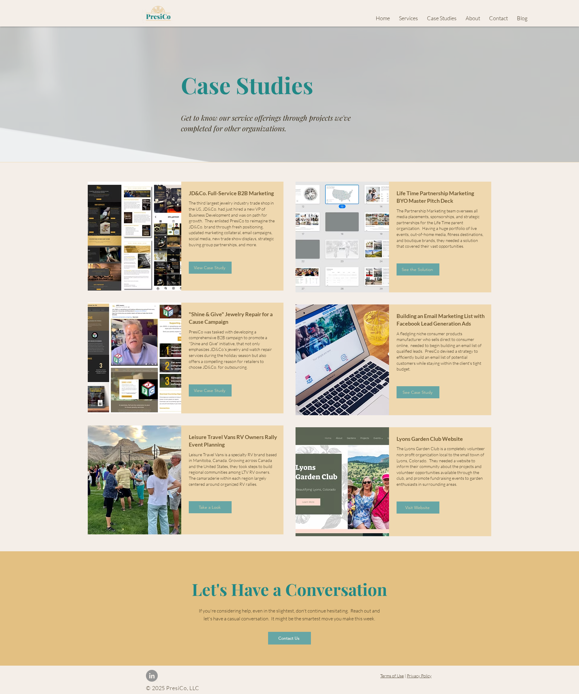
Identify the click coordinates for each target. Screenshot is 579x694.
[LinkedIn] (152, 676)
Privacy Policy (419, 675)
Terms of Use (392, 675)
